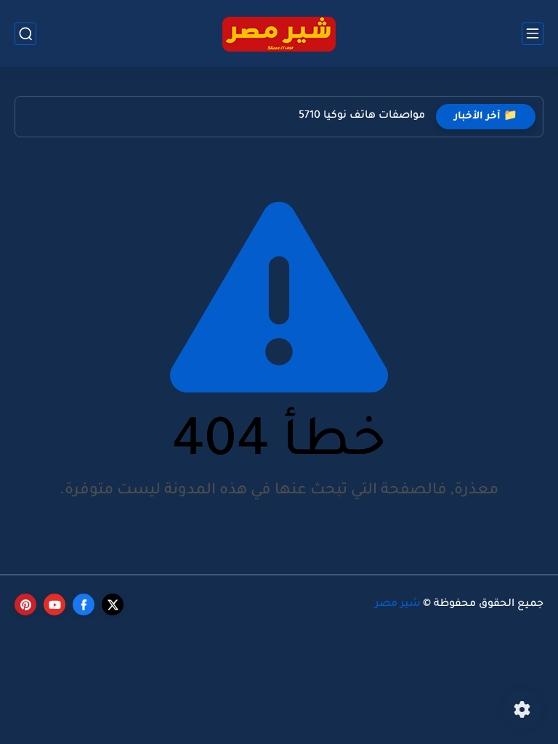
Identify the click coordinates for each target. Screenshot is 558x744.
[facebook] (83, 604)
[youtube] (54, 604)
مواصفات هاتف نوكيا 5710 (362, 116)
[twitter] (113, 604)
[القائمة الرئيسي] (532, 34)
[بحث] (25, 34)
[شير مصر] (279, 33)
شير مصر (398, 604)
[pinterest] (25, 604)
